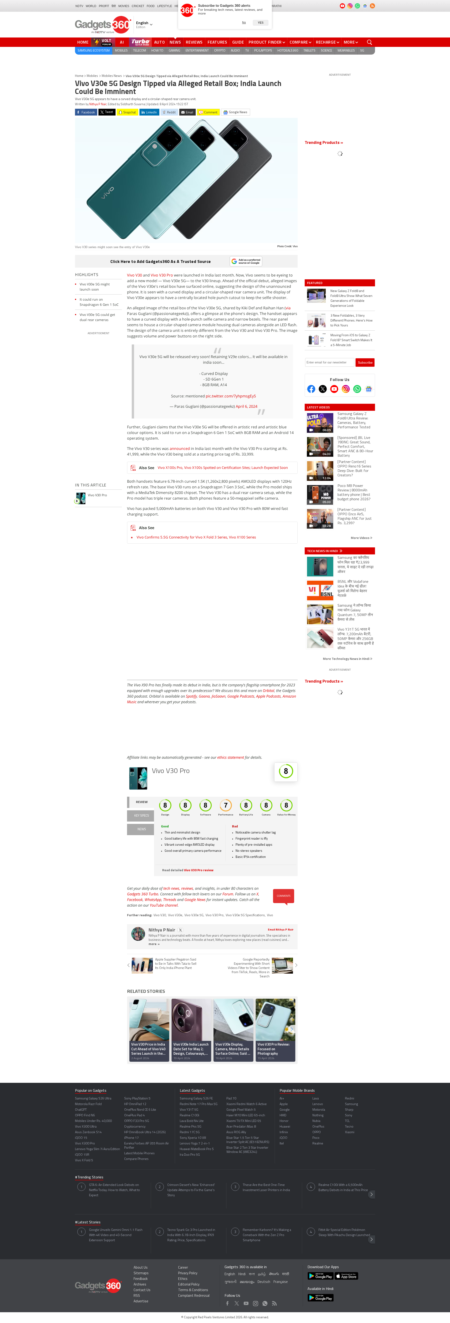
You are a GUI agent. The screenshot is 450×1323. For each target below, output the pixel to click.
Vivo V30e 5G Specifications (245, 915)
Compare (299, 42)
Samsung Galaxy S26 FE (196, 1098)
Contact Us (142, 1290)
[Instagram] (346, 389)
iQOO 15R (82, 1155)
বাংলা (252, 1274)
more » (154, 944)
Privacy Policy (187, 1273)
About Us (141, 1268)
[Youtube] (334, 389)
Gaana (204, 696)
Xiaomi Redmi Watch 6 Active (246, 1104)
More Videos (360, 537)
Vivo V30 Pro (161, 275)
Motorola (318, 1110)
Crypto (219, 50)
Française (281, 1282)
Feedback (141, 1279)
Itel (282, 1143)
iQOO (283, 1138)
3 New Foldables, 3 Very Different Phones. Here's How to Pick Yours (351, 320)
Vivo (270, 915)
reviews (187, 888)
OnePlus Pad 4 (134, 1115)
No (244, 22)
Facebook (135, 899)
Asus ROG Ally (236, 1132)
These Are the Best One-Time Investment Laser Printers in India (266, 1187)
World (91, 6)
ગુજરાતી (230, 1282)
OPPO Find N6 (85, 1115)
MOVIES (123, 6)
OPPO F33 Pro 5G (136, 1121)
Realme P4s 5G (190, 1127)
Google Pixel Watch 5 (241, 1110)
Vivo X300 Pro (85, 1143)
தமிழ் (262, 1274)
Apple (284, 1104)
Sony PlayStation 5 (137, 1098)
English (230, 1274)
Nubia (316, 1121)
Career (183, 1268)
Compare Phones (136, 1159)
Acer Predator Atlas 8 (241, 1127)
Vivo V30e (175, 915)
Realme (317, 1143)
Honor (284, 1121)
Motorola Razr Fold (88, 1104)
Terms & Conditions (193, 1290)
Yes (260, 22)
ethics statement (230, 757)
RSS (137, 1296)
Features (217, 42)
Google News (195, 899)
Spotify (191, 696)
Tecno (349, 1127)
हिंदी (114, 6)
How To (157, 50)
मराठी (285, 1274)
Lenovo (317, 1104)
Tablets (309, 50)
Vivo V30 (134, 275)
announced (180, 448)
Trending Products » (324, 143)
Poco (315, 1138)
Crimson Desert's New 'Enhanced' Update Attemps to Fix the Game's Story (191, 1190)
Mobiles (121, 50)
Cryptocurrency (135, 1127)
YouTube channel (164, 905)
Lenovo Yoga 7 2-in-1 (195, 1143)
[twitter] (180, 930)
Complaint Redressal (194, 1296)
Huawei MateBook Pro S (197, 1149)
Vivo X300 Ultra (86, 1127)
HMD (283, 1115)
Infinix (284, 1132)
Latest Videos (318, 407)
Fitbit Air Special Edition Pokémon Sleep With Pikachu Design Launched (344, 1232)
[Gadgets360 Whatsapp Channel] (357, 389)
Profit (104, 6)
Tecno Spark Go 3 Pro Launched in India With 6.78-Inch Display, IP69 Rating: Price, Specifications (191, 1235)
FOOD (151, 6)
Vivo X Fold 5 (84, 1160)
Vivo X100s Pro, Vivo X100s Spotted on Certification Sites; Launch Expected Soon (223, 467)
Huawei (285, 1127)
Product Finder (265, 42)
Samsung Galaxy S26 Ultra (93, 1098)
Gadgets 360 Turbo (142, 894)
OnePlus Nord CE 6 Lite (140, 1110)
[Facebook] (311, 389)
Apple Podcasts (268, 696)
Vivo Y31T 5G (189, 1110)
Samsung (351, 1104)
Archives (140, 1284)
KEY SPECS (141, 816)
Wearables (346, 50)
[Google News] (369, 389)
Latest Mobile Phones (139, 1153)
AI (122, 42)
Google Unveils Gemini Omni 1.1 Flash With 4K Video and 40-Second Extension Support (115, 1235)
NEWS (142, 829)
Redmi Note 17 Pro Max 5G (199, 1104)
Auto (159, 42)
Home (83, 42)
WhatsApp (153, 899)
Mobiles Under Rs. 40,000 (93, 1121)
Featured (315, 282)
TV (247, 50)
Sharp (349, 1110)
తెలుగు (274, 1274)
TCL (347, 1121)
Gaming (174, 50)
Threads (169, 899)
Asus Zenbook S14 (88, 1132)
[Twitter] (323, 389)
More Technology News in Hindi (346, 658)
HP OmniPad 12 (135, 1104)
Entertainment (197, 50)
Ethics (183, 1279)
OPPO (316, 1132)
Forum (227, 894)
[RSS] (372, 5)
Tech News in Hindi (323, 551)
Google (285, 1110)
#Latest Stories (88, 1222)
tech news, (172, 888)
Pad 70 (231, 1098)
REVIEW (142, 802)
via (288, 307)
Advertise (141, 1301)
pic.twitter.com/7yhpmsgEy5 (231, 396)
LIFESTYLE (164, 6)
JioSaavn (218, 696)
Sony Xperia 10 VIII (193, 1138)
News (175, 42)
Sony (348, 1115)
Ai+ (282, 1098)
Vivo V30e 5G (193, 915)
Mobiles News (112, 76)
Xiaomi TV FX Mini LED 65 (243, 1121)
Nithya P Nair (97, 104)
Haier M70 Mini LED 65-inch (245, 1115)
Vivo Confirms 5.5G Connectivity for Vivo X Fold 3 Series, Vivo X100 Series (196, 537)
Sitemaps (141, 1273)
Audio (235, 50)
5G (362, 50)
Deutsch (264, 1282)
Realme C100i (189, 1115)
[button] (291, 1029)
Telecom (139, 50)
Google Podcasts (240, 696)
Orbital (268, 690)
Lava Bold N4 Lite (192, 1121)
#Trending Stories (89, 1177)
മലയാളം (247, 1282)
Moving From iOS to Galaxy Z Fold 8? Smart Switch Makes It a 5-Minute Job (351, 340)
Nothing (317, 1115)
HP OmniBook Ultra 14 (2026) (145, 1132)
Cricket (138, 6)
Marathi (275, 6)
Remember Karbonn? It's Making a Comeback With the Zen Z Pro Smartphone (267, 1235)
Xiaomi (349, 1132)
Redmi (349, 1098)
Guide (238, 42)
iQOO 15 (81, 1138)
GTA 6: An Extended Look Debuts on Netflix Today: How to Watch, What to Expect (114, 1190)
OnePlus (318, 1127)
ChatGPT (81, 1110)
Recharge (326, 42)
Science (326, 50)
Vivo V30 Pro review (199, 870)
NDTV (79, 6)
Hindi (242, 1274)
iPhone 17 (131, 1138)
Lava (315, 1098)
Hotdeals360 (288, 50)
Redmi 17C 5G (190, 1132)
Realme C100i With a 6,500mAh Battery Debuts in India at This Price (343, 1187)
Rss (274, 1302)
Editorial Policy (188, 1284)
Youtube (246, 1302)
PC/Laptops (263, 50)
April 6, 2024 (246, 406)
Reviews (194, 42)
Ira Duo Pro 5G (190, 1155)
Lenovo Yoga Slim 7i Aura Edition (97, 1149)
